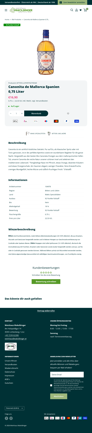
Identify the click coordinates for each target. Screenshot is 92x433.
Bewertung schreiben (46, 281)
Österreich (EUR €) (12, 408)
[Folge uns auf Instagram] (11, 418)
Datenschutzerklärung (60, 387)
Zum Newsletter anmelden (74, 2)
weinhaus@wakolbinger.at (15, 338)
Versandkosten (42, 101)
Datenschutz (10, 372)
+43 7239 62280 (12, 335)
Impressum (9, 375)
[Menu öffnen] (6, 10)
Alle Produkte (16, 19)
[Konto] (76, 10)
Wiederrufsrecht (11, 368)
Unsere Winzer (11, 360)
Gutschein (9, 383)
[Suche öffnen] (72, 10)
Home (7, 19)
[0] (85, 10)
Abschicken (59, 396)
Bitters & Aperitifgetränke (27, 83)
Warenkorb (36, 113)
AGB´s (7, 379)
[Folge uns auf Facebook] (6, 418)
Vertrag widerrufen (46, 310)
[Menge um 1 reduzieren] (10, 113)
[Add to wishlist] (68, 113)
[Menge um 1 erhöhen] (22, 113)
